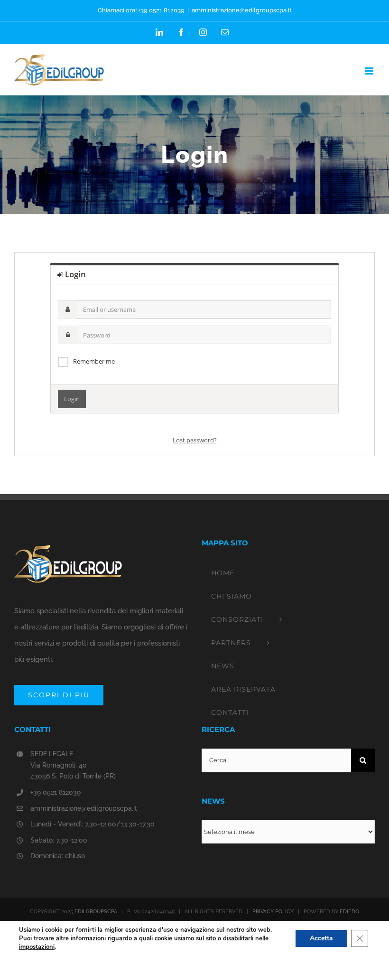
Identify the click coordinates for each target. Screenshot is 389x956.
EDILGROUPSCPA (95, 912)
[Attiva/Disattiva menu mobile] (370, 71)
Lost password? (195, 440)
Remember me (94, 361)
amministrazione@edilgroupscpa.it (242, 10)
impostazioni (37, 947)
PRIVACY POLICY (273, 912)
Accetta (321, 938)
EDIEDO (349, 912)
